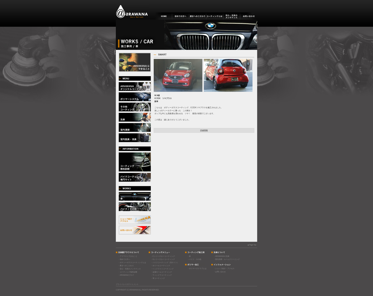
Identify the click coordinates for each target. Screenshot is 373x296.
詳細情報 (204, 130)
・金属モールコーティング (161, 272)
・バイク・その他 (194, 259)
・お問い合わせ (219, 272)
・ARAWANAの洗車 (221, 256)
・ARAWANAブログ (126, 275)
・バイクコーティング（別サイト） (165, 263)
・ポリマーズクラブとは (196, 268)
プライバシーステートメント (127, 284)
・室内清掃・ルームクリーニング (226, 259)
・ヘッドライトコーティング (162, 269)
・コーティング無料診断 (127, 272)
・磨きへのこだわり (126, 266)
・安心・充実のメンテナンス (129, 269)
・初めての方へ (124, 259)
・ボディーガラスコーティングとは (132, 263)
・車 (189, 256)
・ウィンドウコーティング (161, 275)
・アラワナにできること (127, 256)
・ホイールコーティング (160, 266)
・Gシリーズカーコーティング (163, 259)
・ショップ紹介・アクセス (223, 268)
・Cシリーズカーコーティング (163, 256)
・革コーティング (158, 278)
